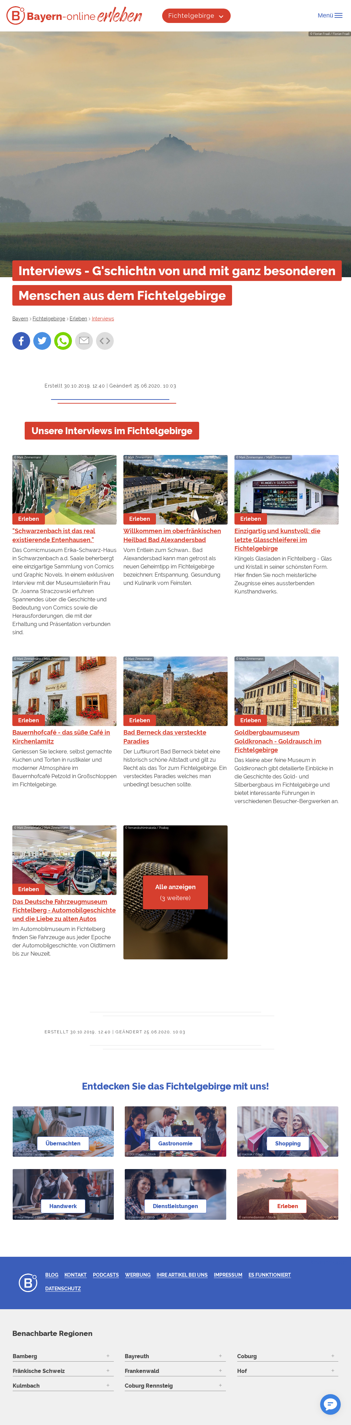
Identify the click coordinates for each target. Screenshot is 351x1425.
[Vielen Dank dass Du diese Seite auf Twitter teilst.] (42, 341)
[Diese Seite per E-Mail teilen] (84, 341)
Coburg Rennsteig (149, 1386)
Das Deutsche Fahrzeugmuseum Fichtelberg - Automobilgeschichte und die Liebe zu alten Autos (64, 910)
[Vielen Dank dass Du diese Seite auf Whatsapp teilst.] (63, 341)
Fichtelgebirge (191, 15)
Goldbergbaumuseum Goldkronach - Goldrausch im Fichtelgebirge (278, 741)
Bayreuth (137, 1356)
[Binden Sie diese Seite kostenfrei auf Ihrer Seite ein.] (105, 341)
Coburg (247, 1356)
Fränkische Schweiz (39, 1371)
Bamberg (25, 1356)
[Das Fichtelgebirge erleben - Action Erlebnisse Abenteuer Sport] (120, 14)
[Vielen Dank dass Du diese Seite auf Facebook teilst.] (21, 341)
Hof (242, 1371)
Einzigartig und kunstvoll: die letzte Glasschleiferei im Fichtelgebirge (277, 539)
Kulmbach (26, 1386)
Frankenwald (142, 1371)
